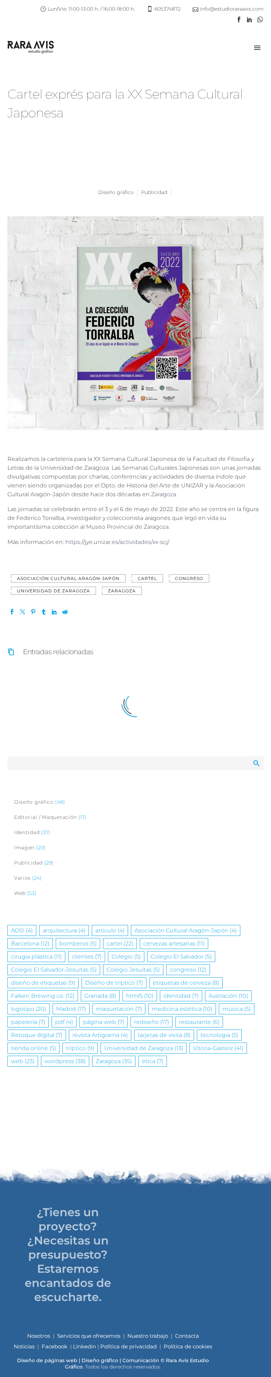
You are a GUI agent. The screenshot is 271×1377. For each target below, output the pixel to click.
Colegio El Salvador (181, 956)
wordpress (65, 1061)
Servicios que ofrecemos (88, 1335)
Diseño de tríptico (114, 982)
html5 (139, 995)
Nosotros (38, 1335)
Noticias (24, 1346)
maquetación (119, 1009)
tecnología (219, 1035)
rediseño (151, 1022)
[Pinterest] (33, 612)
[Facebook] (239, 19)
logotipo (28, 1009)
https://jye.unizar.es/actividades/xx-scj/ (117, 542)
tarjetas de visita (164, 1035)
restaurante (199, 1022)
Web (20, 893)
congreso (189, 578)
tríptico (80, 1048)
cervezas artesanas (174, 943)
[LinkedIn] (249, 19)
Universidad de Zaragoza (53, 590)
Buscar (256, 763)
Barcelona (30, 943)
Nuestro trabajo (147, 1335)
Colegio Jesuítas (133, 969)
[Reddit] (65, 612)
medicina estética (182, 1009)
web (23, 1061)
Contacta (187, 1335)
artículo (110, 930)
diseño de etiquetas (43, 982)
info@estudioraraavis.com (232, 9)
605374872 (168, 9)
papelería (28, 1022)
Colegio (126, 956)
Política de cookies (188, 1346)
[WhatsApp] (260, 19)
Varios (22, 878)
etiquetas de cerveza (186, 982)
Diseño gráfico (116, 192)
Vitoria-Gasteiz (218, 1048)
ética (152, 1061)
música (236, 1009)
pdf (64, 1022)
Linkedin (85, 1346)
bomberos (78, 943)
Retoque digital (36, 1035)
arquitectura (64, 930)
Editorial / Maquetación (45, 817)
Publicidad (154, 192)
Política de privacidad (128, 1346)
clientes (87, 956)
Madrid (71, 1009)
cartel (147, 578)
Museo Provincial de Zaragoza (127, 526)
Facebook (54, 1346)
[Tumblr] (44, 612)
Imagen (24, 847)
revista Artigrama (100, 1035)
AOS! (22, 930)
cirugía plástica (36, 956)
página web (103, 1022)
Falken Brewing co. (42, 995)
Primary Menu (257, 47)
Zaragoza (163, 494)
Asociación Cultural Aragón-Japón (68, 578)
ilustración (228, 995)
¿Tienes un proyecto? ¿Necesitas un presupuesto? (68, 1233)
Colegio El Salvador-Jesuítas (54, 969)
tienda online (33, 1048)
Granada (100, 995)
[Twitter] (22, 612)
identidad (181, 995)
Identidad (27, 832)
